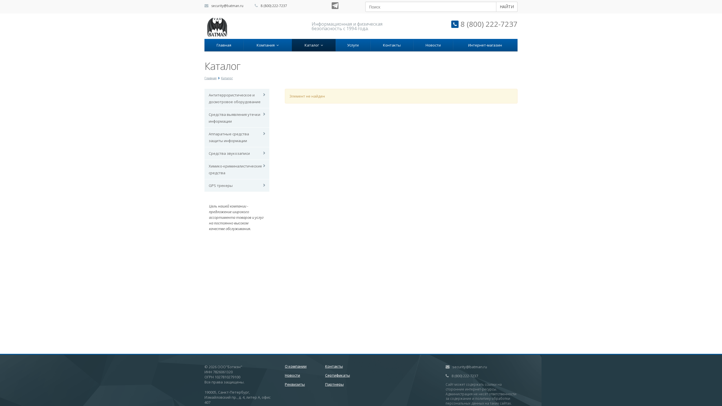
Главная (224, 45)
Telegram (335, 5)
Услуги (353, 45)
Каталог (313, 45)
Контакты (392, 45)
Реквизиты (295, 384)
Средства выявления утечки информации (234, 118)
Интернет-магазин (485, 45)
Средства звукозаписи (229, 153)
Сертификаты (337, 375)
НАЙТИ (507, 6)
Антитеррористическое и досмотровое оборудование (235, 98)
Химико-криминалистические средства (235, 169)
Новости (433, 45)
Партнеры (334, 384)
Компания (266, 45)
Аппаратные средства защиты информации (229, 137)
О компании (296, 366)
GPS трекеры (221, 185)
